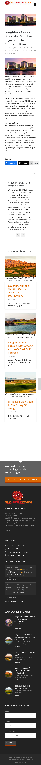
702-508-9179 (12, 549)
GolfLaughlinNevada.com (17, 555)
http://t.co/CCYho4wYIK (15, 592)
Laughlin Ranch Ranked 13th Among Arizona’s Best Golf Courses (20, 347)
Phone (7, 721)
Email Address (10, 731)
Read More (17, 629)
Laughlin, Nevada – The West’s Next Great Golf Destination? (19, 290)
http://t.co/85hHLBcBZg (15, 574)
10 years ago (13, 579)
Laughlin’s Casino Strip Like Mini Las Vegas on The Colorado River (24, 619)
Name (7, 712)
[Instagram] (23, 235)
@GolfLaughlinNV (13, 572)
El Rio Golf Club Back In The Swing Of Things (20, 405)
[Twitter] (18, 235)
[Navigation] (35, 4)
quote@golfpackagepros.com (18, 552)
